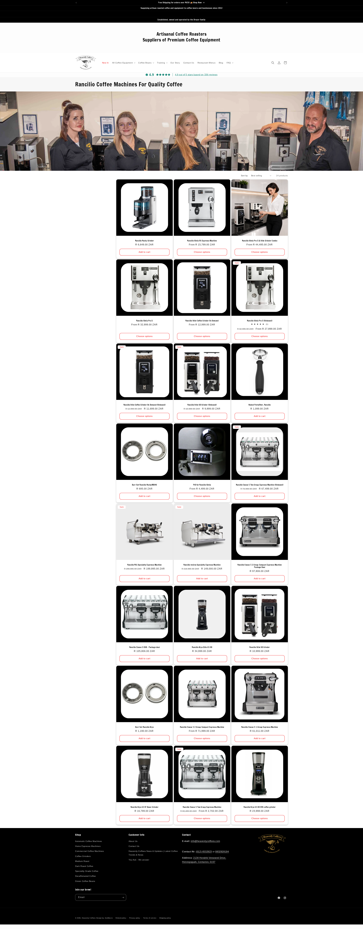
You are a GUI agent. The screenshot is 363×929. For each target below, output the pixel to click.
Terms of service (149, 918)
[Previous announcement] (76, 2)
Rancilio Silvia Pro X (144, 321)
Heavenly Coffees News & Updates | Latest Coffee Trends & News (153, 853)
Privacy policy (134, 918)
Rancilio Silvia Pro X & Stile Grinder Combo (259, 241)
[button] (123, 63)
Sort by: (244, 175)
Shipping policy (165, 918)
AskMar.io (109, 918)
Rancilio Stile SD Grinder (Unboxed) (202, 405)
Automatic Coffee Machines (88, 841)
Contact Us (134, 846)
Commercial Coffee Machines (89, 851)
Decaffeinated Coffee (85, 876)
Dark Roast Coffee (84, 866)
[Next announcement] (287, 2)
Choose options (202, 252)
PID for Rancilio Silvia (202, 485)
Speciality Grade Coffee (86, 871)
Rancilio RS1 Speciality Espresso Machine (144, 565)
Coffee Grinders (83, 856)
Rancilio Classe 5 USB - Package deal (144, 647)
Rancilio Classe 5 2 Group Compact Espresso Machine (202, 727)
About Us (133, 841)
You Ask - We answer (139, 860)
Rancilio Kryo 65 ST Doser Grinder (145, 807)
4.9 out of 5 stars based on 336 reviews (196, 74)
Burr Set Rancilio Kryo (144, 727)
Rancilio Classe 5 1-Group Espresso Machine (259, 727)
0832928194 (222, 851)
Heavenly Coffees (89, 918)
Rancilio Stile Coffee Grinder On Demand (202, 321)
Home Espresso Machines (88, 846)
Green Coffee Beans (85, 881)
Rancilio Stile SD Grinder (259, 647)
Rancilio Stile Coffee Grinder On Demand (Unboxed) (144, 405)
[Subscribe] (123, 897)
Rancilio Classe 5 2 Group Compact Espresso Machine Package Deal (260, 566)
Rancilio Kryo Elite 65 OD (202, 647)
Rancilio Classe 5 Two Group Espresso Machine (202, 807)
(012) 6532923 (204, 851)
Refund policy (121, 918)
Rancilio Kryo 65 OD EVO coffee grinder (260, 807)
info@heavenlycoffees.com (205, 841)
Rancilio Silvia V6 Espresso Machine (202, 241)
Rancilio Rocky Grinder (144, 241)
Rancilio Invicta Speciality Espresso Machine (201, 565)
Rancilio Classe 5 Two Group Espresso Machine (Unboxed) (259, 485)
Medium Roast (82, 861)
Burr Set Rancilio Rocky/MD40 (144, 485)
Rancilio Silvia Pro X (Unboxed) (259, 321)
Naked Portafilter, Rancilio (260, 405)
